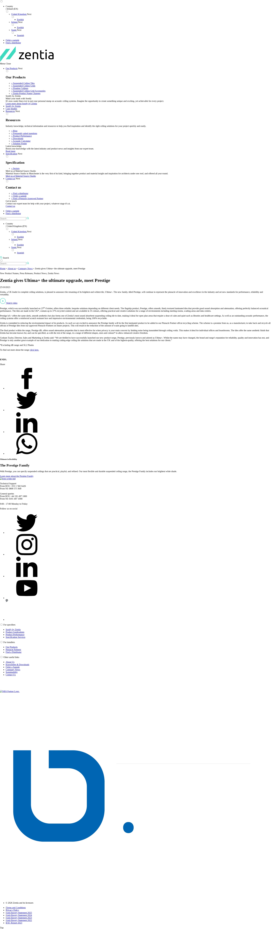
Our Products (12, 68)
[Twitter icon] (27, 532)
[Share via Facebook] (27, 388)
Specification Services (15, 637)
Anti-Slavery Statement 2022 (19, 920)
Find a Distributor (13, 652)
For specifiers (9, 625)
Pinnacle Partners (13, 649)
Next (29, 14)
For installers (9, 642)
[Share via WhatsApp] (27, 453)
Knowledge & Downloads (17, 664)
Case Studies (11, 108)
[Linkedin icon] (27, 576)
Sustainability (12, 672)
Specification (11, 154)
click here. (34, 350)
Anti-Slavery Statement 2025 (19, 912)
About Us (10, 662)
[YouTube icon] (27, 598)
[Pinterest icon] (27, 619)
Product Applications (15, 632)
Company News (25, 268)
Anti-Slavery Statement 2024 (19, 915)
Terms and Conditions (16, 907)
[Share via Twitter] (27, 410)
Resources (10, 111)
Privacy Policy (12, 910)
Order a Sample (13, 667)
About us (12, 268)
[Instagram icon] (27, 554)
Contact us (10, 178)
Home (3, 268)
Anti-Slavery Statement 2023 (19, 918)
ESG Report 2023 (14, 923)
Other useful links (11, 657)
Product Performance (15, 634)
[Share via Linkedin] (27, 432)
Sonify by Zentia (13, 106)
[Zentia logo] (27, 61)
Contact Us (11, 675)
